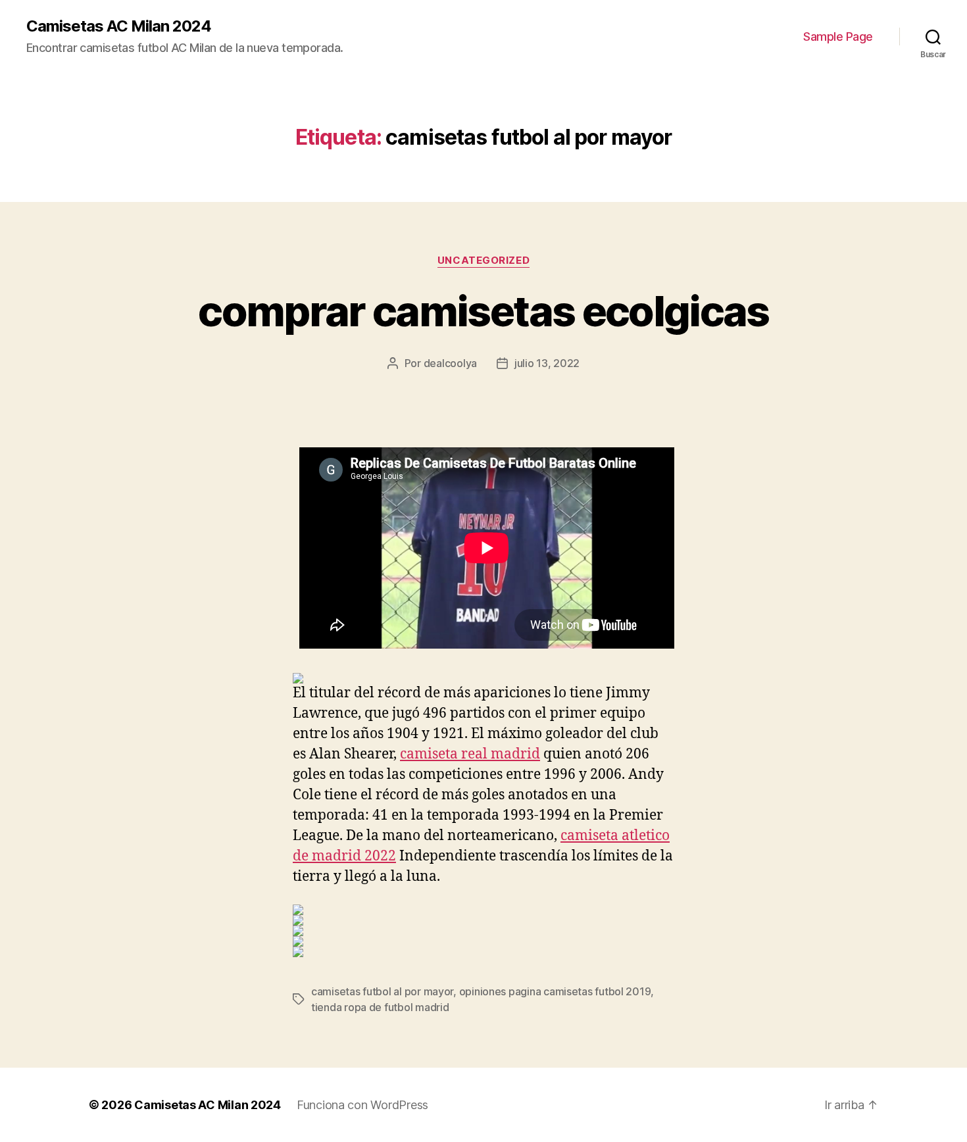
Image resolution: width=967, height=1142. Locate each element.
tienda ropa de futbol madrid (380, 1007)
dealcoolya (450, 363)
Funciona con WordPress (362, 1105)
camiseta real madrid (470, 754)
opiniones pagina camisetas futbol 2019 (555, 991)
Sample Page (838, 36)
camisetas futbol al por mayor (382, 991)
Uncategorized (483, 260)
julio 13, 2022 (547, 363)
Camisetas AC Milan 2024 (118, 26)
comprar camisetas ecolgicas (483, 311)
